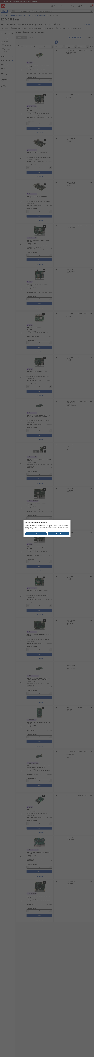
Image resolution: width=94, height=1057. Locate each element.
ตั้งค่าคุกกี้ (58, 534)
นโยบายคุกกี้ (35, 528)
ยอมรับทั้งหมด (36, 534)
